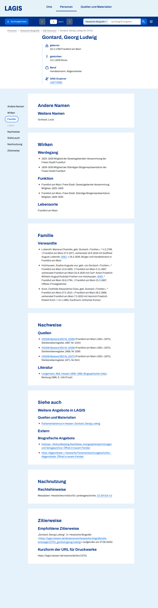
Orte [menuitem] (49, 6)
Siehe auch (13, 138)
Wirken (11, 112)
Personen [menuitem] (66, 6)
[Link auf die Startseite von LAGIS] (31, 8)
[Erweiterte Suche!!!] (151, 21)
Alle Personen (49, 30)
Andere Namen (15, 106)
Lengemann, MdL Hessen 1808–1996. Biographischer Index (74, 373)
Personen (12, 30)
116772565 (56, 82)
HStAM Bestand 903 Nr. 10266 (58, 339)
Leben (10, 125)
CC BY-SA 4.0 (104, 495)
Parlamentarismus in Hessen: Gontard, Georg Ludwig (71, 423)
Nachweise (13, 131)
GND (64, 256)
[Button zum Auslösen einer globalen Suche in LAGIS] (144, 22)
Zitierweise (13, 150)
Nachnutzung (14, 144)
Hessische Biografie (95, 22)
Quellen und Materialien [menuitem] (96, 6)
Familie (11, 119)
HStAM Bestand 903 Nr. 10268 (58, 347)
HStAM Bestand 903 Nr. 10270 (58, 356)
